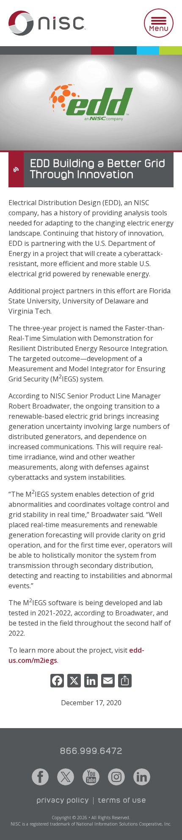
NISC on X (65, 776)
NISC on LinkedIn (141, 776)
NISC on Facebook (40, 776)
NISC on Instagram (116, 776)
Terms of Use (122, 800)
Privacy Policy (62, 800)
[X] (74, 681)
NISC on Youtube (91, 776)
